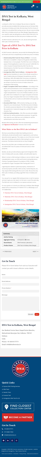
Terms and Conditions (7, 453)
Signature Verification (11, 124)
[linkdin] (8, 440)
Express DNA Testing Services (11, 386)
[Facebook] (3, 440)
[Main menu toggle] (37, 7)
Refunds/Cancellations (32, 453)
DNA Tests (6, 389)
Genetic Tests (7, 392)
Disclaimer (15, 453)
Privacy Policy (22, 453)
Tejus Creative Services (20, 451)
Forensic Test (7, 395)
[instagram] (16, 440)
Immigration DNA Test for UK (11, 398)
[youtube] (12, 440)
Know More (36, 1)
